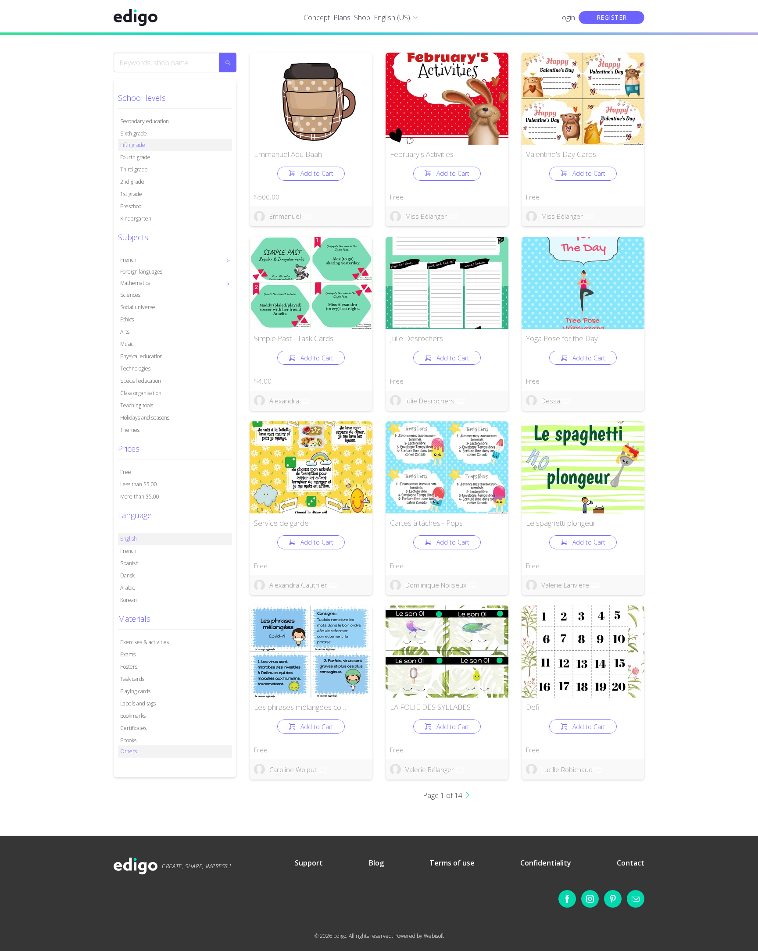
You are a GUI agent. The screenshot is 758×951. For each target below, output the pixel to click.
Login (566, 17)
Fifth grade (132, 145)
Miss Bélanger (426, 216)
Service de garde (281, 523)
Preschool (131, 206)
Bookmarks (133, 715)
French (128, 551)
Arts (124, 331)
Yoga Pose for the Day (562, 338)
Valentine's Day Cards (561, 154)
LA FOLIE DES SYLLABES (430, 707)
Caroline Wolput (293, 769)
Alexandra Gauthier (298, 585)
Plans (341, 17)
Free (125, 472)
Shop (362, 17)
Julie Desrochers (416, 338)
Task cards (132, 679)
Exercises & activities (144, 642)
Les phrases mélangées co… (300, 707)
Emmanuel (285, 216)
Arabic (127, 587)
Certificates (133, 728)
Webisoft (434, 936)
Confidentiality (545, 863)
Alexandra (284, 400)
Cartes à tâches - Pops (426, 523)
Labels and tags (138, 703)
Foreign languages (141, 271)
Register (612, 17)
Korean (128, 600)
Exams (128, 654)
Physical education (141, 356)
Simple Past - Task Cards (293, 338)
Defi (533, 707)
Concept (317, 17)
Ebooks (128, 740)
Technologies (135, 368)
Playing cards (135, 691)
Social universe (137, 307)
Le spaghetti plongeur (561, 523)
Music (126, 344)
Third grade (134, 169)
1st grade (131, 194)
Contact (630, 863)
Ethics (127, 319)
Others (128, 751)
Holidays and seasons (144, 417)
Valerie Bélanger (429, 769)
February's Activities (422, 154)
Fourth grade (135, 157)
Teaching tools (136, 405)
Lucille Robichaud (567, 769)
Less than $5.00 (138, 484)
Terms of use (452, 863)
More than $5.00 (139, 496)
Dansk (127, 575)
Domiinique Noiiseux (435, 585)
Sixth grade (133, 133)
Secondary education (144, 121)
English (128, 538)
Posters (128, 666)
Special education (140, 381)
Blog (376, 863)
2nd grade (132, 181)
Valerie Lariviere (565, 585)
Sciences (130, 295)
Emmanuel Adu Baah (288, 154)
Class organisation (140, 393)
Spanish (129, 563)
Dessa (550, 400)
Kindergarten (135, 218)
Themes (129, 430)
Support (309, 863)
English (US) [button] (392, 17)
